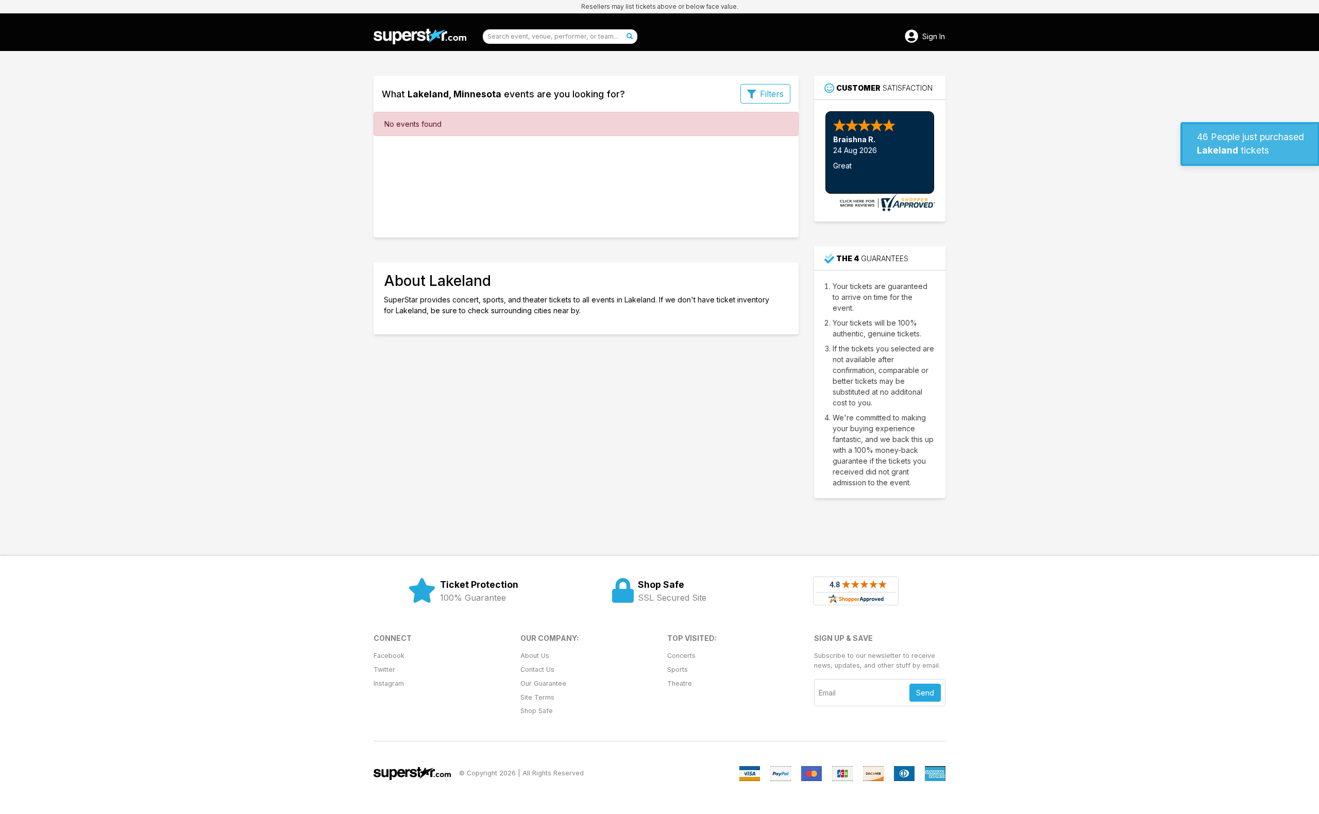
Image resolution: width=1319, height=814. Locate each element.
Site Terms (537, 697)
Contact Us (537, 669)
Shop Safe (536, 711)
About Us (534, 655)
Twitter (384, 669)
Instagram (389, 683)
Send (925, 692)
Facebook (389, 655)
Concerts (681, 655)
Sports (677, 669)
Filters (772, 94)
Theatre (679, 683)
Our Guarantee (543, 683)
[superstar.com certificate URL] (886, 201)
